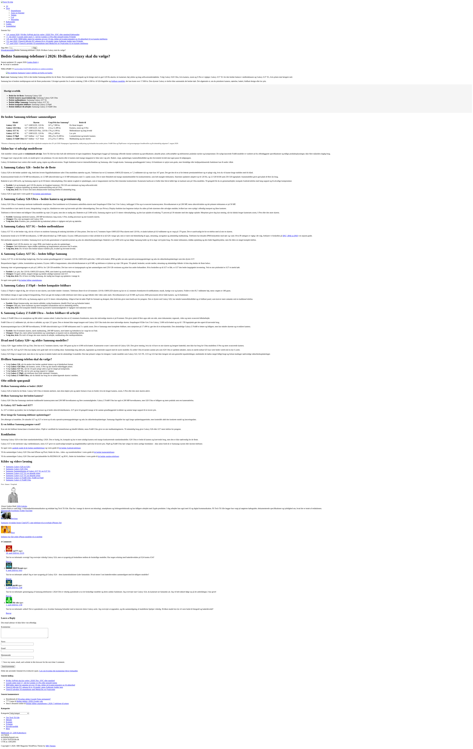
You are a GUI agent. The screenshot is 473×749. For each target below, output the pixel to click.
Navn (3, 642)
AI (7, 6)
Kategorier (5, 713)
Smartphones (16, 11)
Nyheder (9, 724)
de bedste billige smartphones (30, 280)
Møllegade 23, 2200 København (13, 733)
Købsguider (10, 22)
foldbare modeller (118, 81)
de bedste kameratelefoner (104, 452)
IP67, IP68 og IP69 (290, 236)
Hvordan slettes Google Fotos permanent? (34, 699)
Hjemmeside (6, 655)
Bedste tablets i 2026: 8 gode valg (30, 701)
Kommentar (5, 627)
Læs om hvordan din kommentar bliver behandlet (58, 671)
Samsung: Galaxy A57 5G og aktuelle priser (23, 473)
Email (3, 648)
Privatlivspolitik (12, 726)
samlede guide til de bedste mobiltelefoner (28, 448)
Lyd (12, 17)
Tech (8, 8)
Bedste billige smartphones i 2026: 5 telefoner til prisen (47, 703)
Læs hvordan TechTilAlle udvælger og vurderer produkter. (33, 69)
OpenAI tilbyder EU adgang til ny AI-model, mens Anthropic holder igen (34, 687)
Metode (9, 720)
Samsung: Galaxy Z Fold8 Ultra (18, 480)
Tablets (13, 15)
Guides (8, 24)
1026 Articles (22, 506)
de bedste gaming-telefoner (108, 456)
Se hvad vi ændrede (10, 64)
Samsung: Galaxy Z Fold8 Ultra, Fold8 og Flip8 (24, 478)
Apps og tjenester (17, 13)
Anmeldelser (11, 26)
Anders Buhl (32, 62)
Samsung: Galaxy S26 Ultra (17, 469)
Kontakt (9, 722)
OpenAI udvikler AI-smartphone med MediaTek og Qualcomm (30, 689)
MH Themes (51, 746)
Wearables (15, 19)
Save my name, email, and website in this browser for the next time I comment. (34, 662)
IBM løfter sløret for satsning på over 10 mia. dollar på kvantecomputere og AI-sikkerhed (40, 685)
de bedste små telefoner (42, 194)
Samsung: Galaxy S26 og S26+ (18, 467)
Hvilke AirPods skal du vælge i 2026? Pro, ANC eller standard (30, 681)
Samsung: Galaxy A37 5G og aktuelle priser (23, 475)
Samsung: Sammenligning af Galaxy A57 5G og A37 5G (28, 471)
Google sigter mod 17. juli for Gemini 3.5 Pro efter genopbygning (31, 683)
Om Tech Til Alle (12, 717)
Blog (8, 729)
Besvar (8, 561)
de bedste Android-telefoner (70, 448)
